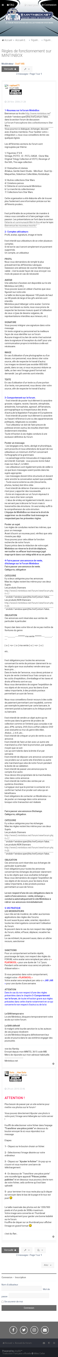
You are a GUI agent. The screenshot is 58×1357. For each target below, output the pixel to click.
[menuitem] (10, 5)
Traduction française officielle (16, 1353)
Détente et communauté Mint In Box (22, 222)
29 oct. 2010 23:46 (16, 1089)
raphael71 (14, 85)
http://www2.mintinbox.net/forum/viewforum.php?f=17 (30, 592)
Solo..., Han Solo (17, 1072)
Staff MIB (20, 64)
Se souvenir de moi (13, 1301)
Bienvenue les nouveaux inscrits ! (21, 225)
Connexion (7, 1277)
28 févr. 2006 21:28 (16, 102)
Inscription (20, 1277)
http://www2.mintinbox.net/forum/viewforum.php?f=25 (30, 604)
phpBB (17, 1351)
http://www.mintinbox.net (37, 113)
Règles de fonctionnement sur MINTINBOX (26, 53)
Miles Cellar (39, 1353)
